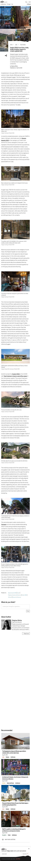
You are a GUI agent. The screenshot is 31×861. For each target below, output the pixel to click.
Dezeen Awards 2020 (12, 593)
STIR (29, 4)
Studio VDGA (16, 374)
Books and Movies (10, 783)
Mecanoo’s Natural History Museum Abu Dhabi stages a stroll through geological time (15, 804)
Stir (11, 44)
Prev (2, 175)
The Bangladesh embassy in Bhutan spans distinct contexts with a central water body (14, 752)
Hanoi (18, 593)
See (16, 44)
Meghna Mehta (14, 66)
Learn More (18, 858)
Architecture (3, 4)
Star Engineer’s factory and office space (15, 376)
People (9, 835)
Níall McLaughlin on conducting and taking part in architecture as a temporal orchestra (14, 830)
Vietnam (3, 524)
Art (12, 4)
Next (29, 175)
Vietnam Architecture (16, 597)
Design (8, 4)
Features (23, 44)
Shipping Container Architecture (14, 595)
